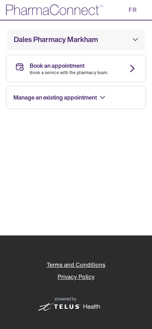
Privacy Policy (76, 277)
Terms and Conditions (76, 265)
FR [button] (133, 10)
